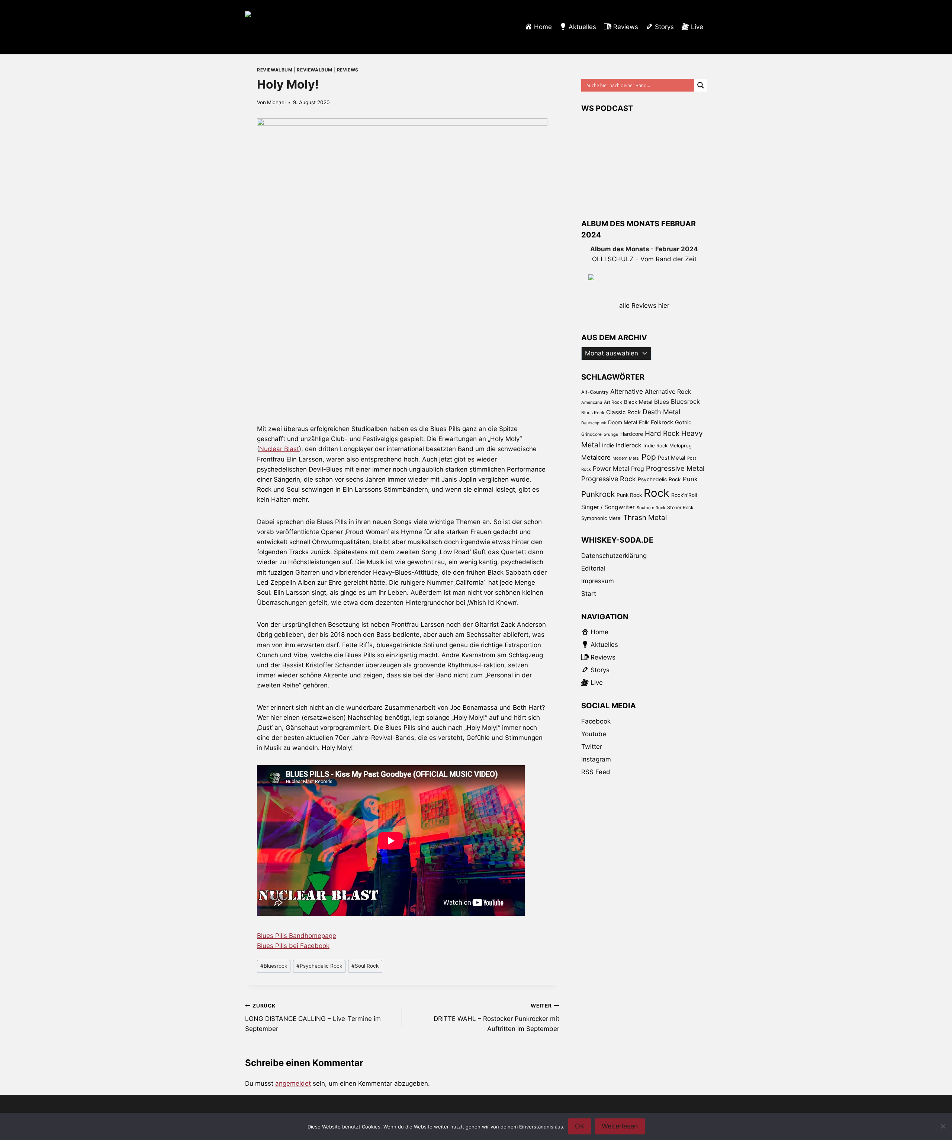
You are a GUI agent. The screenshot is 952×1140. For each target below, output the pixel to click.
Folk (644, 422)
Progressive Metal (675, 468)
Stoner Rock (680, 507)
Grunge (611, 434)
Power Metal (611, 468)
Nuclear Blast (279, 449)
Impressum (597, 581)
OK (580, 1126)
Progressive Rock (608, 479)
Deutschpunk (593, 423)
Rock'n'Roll (684, 495)
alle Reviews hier (644, 305)
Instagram (596, 759)
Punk (690, 479)
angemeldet (293, 1083)
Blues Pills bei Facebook (293, 945)
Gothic (683, 422)
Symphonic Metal (601, 518)
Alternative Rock (668, 391)
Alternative (626, 391)
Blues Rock (592, 412)
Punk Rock (629, 495)
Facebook (596, 721)
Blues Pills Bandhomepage (296, 935)
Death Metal (661, 412)
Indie (608, 445)
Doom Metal (622, 422)
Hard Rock (662, 433)
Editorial (593, 568)
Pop (648, 457)
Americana (591, 402)
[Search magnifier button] (700, 85)
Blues (661, 401)
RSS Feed (595, 772)
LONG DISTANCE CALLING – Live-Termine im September (313, 1017)
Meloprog (680, 445)
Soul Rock (365, 966)
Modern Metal (626, 458)
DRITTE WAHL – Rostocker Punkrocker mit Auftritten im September (496, 1017)
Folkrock (662, 422)
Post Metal (671, 457)
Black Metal (638, 402)
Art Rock (613, 402)
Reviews (347, 70)
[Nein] (942, 1126)
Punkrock (598, 494)
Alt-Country (594, 392)
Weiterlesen (620, 1126)
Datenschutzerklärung (614, 555)
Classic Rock (623, 412)
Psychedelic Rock (319, 966)
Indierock (628, 445)
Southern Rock (651, 507)
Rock (656, 492)
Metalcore (596, 457)
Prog (637, 468)
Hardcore (631, 434)
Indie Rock (655, 445)
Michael (276, 102)
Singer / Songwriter (608, 507)
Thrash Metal (645, 517)
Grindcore (591, 434)
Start (588, 593)
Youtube (593, 734)
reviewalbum (275, 70)
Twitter (591, 746)
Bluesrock (273, 966)
